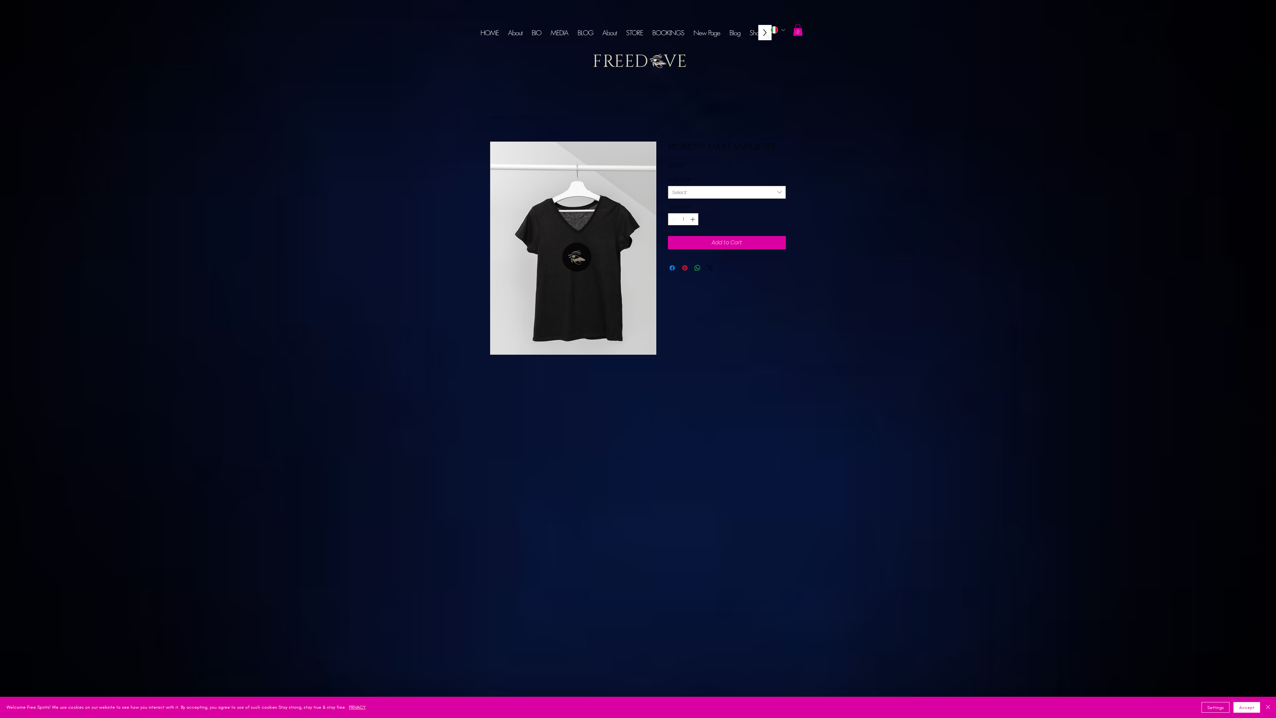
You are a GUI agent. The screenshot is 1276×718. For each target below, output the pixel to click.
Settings (1215, 707)
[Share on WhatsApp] (697, 268)
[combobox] (727, 192)
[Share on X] (710, 268)
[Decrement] (673, 219)
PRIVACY (357, 707)
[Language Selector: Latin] (777, 30)
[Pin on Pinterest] (685, 268)
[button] (798, 30)
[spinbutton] (683, 219)
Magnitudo (681, 180)
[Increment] (693, 219)
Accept (1246, 707)
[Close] (1268, 707)
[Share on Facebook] (672, 268)
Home (498, 117)
